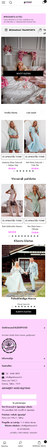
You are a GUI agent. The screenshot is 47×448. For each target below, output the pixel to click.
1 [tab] (9, 236)
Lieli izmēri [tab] (31, 112)
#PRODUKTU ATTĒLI (13, 16)
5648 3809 (15, 373)
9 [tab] (34, 236)
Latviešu (13, 433)
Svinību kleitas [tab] (10, 112)
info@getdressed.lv (14, 377)
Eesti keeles (23, 433)
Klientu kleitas (23, 311)
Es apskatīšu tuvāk (12, 156)
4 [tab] (19, 236)
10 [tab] (37, 236)
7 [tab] (28, 236)
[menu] (3, 2)
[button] (20, 444)
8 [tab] (31, 236)
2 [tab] (12, 236)
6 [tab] (25, 236)
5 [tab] (22, 236)
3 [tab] (15, 236)
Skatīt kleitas (24, 73)
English (33, 433)
